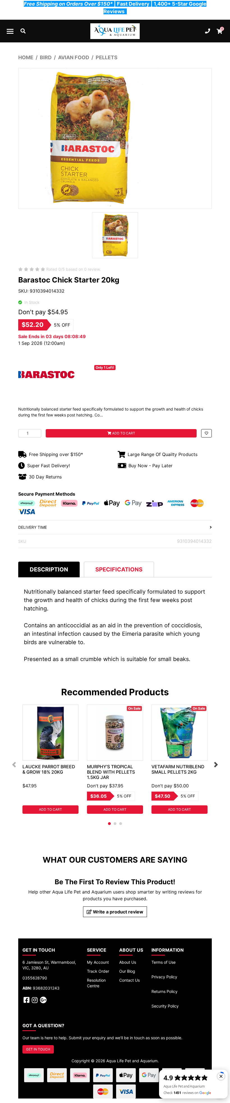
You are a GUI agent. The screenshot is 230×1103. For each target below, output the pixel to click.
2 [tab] (115, 823)
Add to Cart (123, 433)
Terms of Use (163, 962)
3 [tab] (120, 823)
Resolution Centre (96, 983)
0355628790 (34, 978)
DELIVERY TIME (32, 527)
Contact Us (129, 980)
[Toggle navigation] (10, 31)
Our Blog (127, 971)
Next (216, 764)
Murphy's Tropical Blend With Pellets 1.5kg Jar (111, 772)
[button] (206, 433)
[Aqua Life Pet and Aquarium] (114, 31)
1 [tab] (109, 823)
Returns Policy (164, 991)
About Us (127, 962)
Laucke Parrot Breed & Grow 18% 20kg (48, 769)
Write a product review (117, 912)
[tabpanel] (50, 759)
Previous (14, 764)
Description (49, 569)
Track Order (98, 971)
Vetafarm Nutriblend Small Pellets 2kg (177, 769)
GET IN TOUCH (38, 1049)
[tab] (49, 569)
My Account (98, 962)
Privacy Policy (164, 976)
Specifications (118, 569)
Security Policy (165, 1006)
